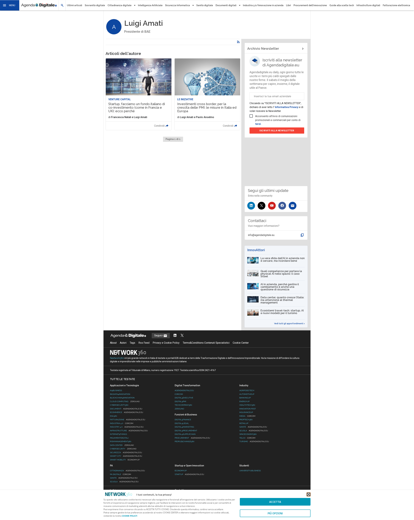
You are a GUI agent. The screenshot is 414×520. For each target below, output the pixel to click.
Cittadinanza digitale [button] (119, 5)
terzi (258, 124)
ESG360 (113, 416)
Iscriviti (276, 130)
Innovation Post (247, 409)
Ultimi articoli (74, 5)
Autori (123, 342)
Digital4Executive (184, 398)
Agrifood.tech (246, 390)
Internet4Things (118, 434)
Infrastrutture (129, 430)
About (113, 342)
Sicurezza (126, 452)
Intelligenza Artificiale (150, 5)
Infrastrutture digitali (368, 5)
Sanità (253, 427)
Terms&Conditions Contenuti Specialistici (206, 342)
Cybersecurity (123, 449)
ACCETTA (275, 502)
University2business (250, 470)
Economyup (181, 470)
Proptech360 (246, 419)
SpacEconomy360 (248, 434)
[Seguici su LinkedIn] (251, 206)
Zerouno (179, 409)
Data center (122, 445)
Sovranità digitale (95, 5)
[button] (9, 5)
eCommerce (126, 412)
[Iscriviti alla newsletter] (292, 206)
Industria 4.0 (121, 423)
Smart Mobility (125, 460)
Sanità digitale (204, 5)
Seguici (158, 335)
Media (247, 416)
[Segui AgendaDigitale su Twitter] (182, 335)
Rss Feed (143, 342)
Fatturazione (127, 419)
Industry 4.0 (127, 427)
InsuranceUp (246, 412)
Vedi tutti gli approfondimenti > (289, 323)
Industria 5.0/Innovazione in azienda (263, 5)
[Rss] (238, 42)
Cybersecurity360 (119, 405)
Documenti (126, 409)
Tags (132, 342)
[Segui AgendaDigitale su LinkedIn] (175, 335)
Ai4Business (116, 390)
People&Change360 (184, 441)
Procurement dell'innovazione (310, 5)
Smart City (126, 456)
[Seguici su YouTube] (272, 206)
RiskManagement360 (120, 441)
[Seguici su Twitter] (261, 206)
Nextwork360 (117, 358)
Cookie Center (241, 342)
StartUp (189, 474)
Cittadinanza (127, 470)
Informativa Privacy (286, 107)
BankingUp (245, 398)
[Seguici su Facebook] (282, 206)
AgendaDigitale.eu (184, 390)
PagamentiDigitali (119, 438)
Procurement (192, 438)
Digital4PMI (180, 401)
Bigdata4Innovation (120, 394)
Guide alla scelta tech (341, 5)
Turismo (254, 441)
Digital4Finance (183, 419)
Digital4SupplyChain (185, 434)
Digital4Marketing (184, 427)
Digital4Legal (182, 423)
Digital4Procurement (186, 430)
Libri (288, 5)
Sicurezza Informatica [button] (177, 5)
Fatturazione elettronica (396, 5)
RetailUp (243, 423)
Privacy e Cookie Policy (166, 342)
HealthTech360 (247, 405)
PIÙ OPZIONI (275, 513)
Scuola (253, 430)
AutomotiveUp (246, 394)
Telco (247, 438)
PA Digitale (120, 474)
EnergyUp (244, 401)
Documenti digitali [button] (226, 5)
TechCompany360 (183, 405)
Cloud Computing (125, 401)
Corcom (179, 394)
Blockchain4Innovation (122, 398)
